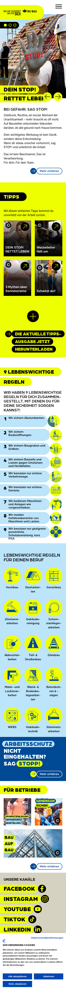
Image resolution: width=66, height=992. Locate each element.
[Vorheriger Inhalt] (47, 96)
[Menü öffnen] (58, 6)
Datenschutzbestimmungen (47, 937)
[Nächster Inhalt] (58, 96)
